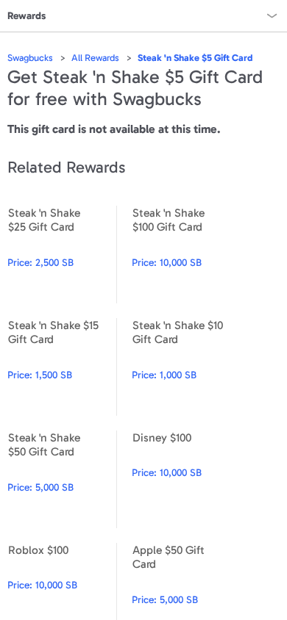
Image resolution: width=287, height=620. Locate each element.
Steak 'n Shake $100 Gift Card (186, 254)
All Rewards (95, 57)
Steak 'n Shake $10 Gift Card (186, 367)
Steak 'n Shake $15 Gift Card (61, 367)
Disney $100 (186, 479)
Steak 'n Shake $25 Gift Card (61, 254)
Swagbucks (30, 57)
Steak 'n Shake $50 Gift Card (61, 479)
